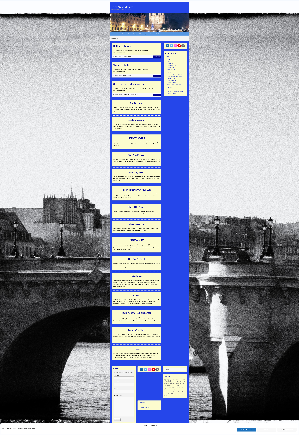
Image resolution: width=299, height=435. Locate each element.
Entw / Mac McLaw (122, 7)
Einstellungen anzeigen (287, 429)
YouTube (166, 396)
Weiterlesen (157, 56)
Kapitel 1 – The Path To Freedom (175, 91)
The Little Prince (136, 206)
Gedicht (168, 381)
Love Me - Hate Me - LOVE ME (174, 384)
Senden (117, 419)
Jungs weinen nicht (171, 58)
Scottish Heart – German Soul (174, 84)
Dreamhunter (170, 89)
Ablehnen (266, 429)
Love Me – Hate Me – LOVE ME (174, 74)
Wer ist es (137, 276)
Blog (134, 34)
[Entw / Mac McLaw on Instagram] (175, 45)
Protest (181, 388)
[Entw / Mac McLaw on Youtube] (179, 45)
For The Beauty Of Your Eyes (136, 189)
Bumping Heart (136, 172)
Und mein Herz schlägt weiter (128, 84)
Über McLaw (159, 34)
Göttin (136, 295)
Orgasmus (166, 388)
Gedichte (124, 34)
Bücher (118, 34)
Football (183, 379)
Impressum (142, 405)
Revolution (174, 390)
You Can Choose (136, 155)
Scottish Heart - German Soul (172, 392)
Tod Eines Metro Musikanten (137, 312)
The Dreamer (137, 103)
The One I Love (136, 224)
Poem (171, 388)
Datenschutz (143, 402)
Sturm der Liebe (121, 64)
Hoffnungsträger (122, 45)
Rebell (165, 390)
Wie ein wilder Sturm (171, 69)
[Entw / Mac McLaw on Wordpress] (183, 45)
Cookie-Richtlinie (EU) (145, 407)
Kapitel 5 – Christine (172, 93)
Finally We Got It (136, 137)
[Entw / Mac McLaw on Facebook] (167, 45)
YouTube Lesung (141, 34)
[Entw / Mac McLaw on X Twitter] (171, 45)
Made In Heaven (136, 120)
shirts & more (150, 34)
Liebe (171, 383)
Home (113, 34)
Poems (130, 34)
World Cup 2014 (179, 394)
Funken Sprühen (136, 330)
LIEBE (137, 349)
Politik (176, 388)
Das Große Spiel (136, 258)
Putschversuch (136, 239)
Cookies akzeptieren (246, 429)
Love (176, 383)
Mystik (181, 385)
